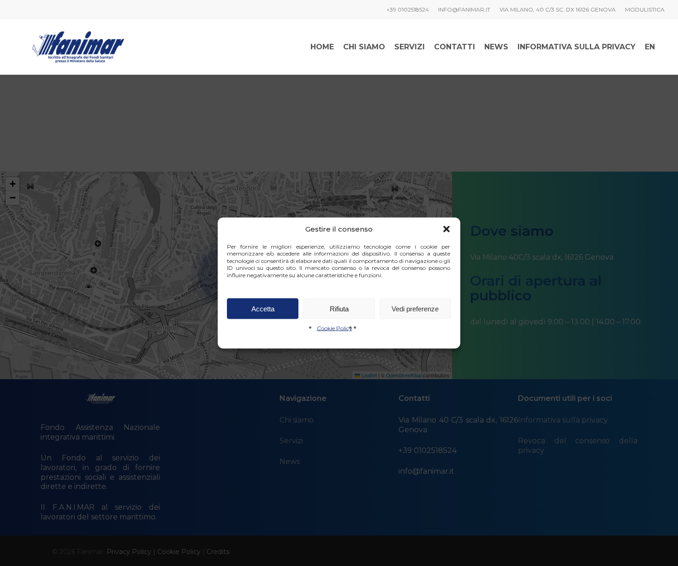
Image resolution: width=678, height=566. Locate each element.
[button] (446, 228)
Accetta (262, 308)
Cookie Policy (334, 328)
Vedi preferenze (415, 308)
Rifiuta (339, 308)
